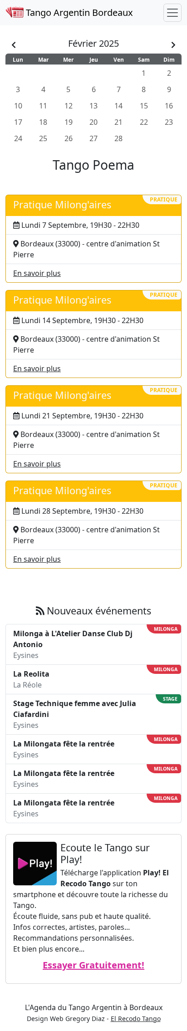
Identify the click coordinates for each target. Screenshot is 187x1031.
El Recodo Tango (136, 1018)
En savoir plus (37, 273)
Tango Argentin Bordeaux (78, 12)
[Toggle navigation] (172, 13)
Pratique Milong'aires (62, 204)
